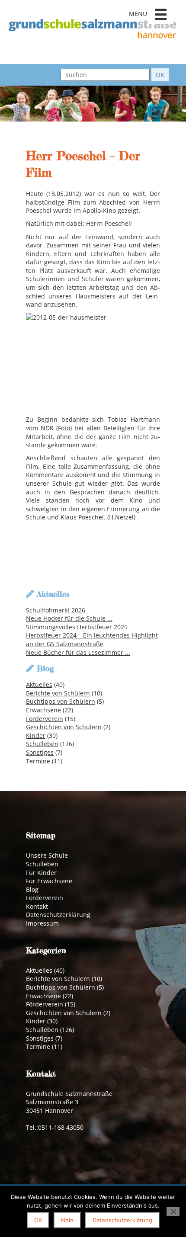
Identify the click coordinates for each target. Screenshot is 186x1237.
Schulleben (42, 744)
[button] (161, 14)
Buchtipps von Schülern (60, 701)
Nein (67, 1220)
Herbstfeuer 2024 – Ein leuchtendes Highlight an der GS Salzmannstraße (92, 639)
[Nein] (173, 1211)
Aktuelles (39, 684)
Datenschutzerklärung (58, 914)
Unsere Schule (47, 855)
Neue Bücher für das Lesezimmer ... (78, 652)
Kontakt (37, 906)
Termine (38, 761)
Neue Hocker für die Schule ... (69, 618)
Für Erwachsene (49, 881)
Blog (32, 889)
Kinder (35, 735)
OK (38, 1220)
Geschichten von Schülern (64, 727)
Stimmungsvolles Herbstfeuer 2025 (77, 627)
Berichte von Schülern (58, 693)
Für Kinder (41, 872)
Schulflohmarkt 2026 (55, 610)
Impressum (42, 923)
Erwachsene (43, 710)
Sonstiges (40, 752)
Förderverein (44, 719)
